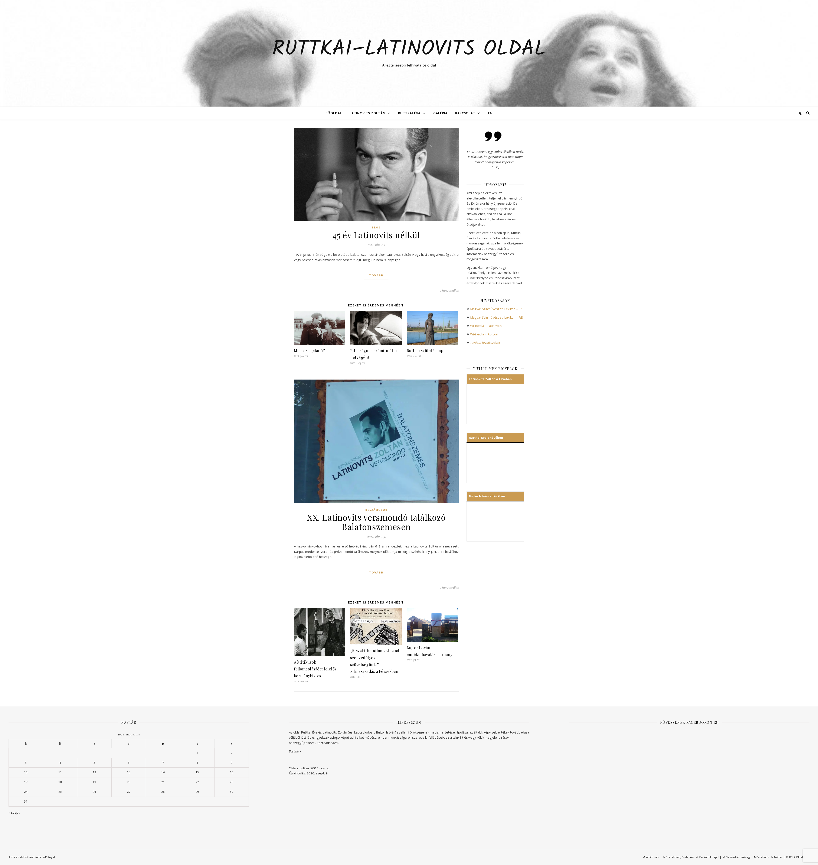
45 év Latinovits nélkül (376, 234)
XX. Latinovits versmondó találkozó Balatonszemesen (376, 521)
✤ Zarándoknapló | (708, 857)
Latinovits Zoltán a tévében (490, 379)
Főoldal (334, 113)
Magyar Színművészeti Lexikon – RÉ (496, 317)
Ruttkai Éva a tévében (486, 438)
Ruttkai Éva (409, 113)
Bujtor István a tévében (487, 496)
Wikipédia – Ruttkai (484, 334)
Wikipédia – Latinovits (486, 325)
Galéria (440, 113)
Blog (376, 227)
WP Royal (49, 857)
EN (490, 113)
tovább (376, 275)
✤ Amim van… (652, 857)
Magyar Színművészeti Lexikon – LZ (496, 309)
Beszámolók (376, 510)
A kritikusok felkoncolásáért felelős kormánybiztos (315, 669)
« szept (14, 812)
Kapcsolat (465, 113)
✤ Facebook (761, 857)
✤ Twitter (776, 857)
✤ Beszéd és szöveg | (737, 857)
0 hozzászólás (449, 290)
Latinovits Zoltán (367, 113)
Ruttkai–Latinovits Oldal (409, 49)
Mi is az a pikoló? (309, 350)
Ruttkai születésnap (425, 350)
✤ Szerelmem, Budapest (678, 857)
